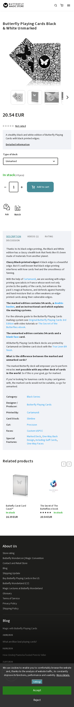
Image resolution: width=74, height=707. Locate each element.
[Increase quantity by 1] (21, 187)
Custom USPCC (35, 431)
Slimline (31, 418)
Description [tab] (13, 236)
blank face (12, 337)
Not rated (20, 126)
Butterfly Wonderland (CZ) (16, 583)
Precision (32, 425)
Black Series (33, 397)
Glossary (7, 593)
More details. (63, 675)
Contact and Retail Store (15, 563)
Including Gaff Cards (46, 440)
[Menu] (68, 5)
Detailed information (18, 144)
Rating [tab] (49, 236)
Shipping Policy (10, 608)
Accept (37, 690)
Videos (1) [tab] (33, 236)
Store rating (8, 553)
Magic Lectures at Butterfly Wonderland (23, 588)
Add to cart (43, 187)
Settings (37, 681)
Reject (37, 700)
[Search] (55, 5)
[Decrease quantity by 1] (5, 187)
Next (69, 464)
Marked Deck (34, 436)
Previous (64, 464)
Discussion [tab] (13, 240)
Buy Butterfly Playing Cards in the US (21, 578)
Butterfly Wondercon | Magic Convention (23, 558)
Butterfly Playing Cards (39, 404)
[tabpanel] (20, 499)
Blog (5, 568)
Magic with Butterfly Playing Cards (20, 628)
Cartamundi (30, 279)
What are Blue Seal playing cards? (20, 642)
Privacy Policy (10, 603)
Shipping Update (11, 573)
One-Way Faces (35, 443)
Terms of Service (11, 598)
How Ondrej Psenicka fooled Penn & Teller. (24, 655)
